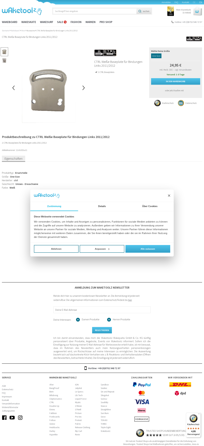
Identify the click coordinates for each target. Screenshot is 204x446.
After (51, 384)
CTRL (51, 402)
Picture (78, 413)
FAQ (176, 2)
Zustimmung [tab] (54, 206)
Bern (51, 391)
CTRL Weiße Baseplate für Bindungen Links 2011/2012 (57, 30)
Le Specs (79, 391)
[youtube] (12, 420)
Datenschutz (7, 389)
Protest (78, 420)
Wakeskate (28, 22)
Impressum (7, 396)
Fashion (76, 22)
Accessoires (31, 30)
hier (130, 299)
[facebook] (4, 420)
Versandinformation (11, 403)
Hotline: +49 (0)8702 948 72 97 (188, 22)
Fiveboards (54, 416)
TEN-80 (104, 420)
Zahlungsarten (8, 410)
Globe (52, 423)
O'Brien (78, 406)
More (23, 30)
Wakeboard (9, 22)
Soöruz (104, 398)
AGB (4, 385)
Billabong (53, 395)
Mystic (78, 402)
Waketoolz (105, 431)
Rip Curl (78, 431)
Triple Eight (106, 427)
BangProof (54, 388)
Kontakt (185, 2)
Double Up (54, 406)
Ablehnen (56, 249)
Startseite (5, 30)
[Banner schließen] (169, 196)
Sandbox (105, 384)
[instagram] (20, 420)
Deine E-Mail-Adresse (66, 309)
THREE (104, 423)
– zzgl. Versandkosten (182, 69)
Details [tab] (102, 206)
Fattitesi (53, 413)
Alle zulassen (148, 249)
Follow (52, 420)
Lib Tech (79, 395)
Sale (60, 22)
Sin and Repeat (107, 391)
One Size (156, 55)
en (200, 2)
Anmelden (166, 2)
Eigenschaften (13, 158)
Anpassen (100, 249)
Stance (104, 406)
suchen (146, 11)
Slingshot (105, 395)
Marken (91, 22)
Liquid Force (80, 398)
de (194, 2)
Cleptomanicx (55, 398)
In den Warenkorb (175, 81)
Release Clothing (82, 427)
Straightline (106, 409)
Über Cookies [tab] (149, 206)
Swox (103, 416)
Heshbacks (54, 427)
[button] (189, 11)
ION (77, 384)
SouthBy (104, 402)
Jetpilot (78, 388)
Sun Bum (105, 413)
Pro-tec (78, 416)
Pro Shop (106, 22)
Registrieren (102, 330)
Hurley (52, 431)
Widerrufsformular (10, 407)
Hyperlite (53, 434)
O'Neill (78, 409)
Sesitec (104, 388)
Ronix (77, 434)
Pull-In (78, 423)
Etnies (52, 409)
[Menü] (199, 414)
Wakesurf (46, 22)
